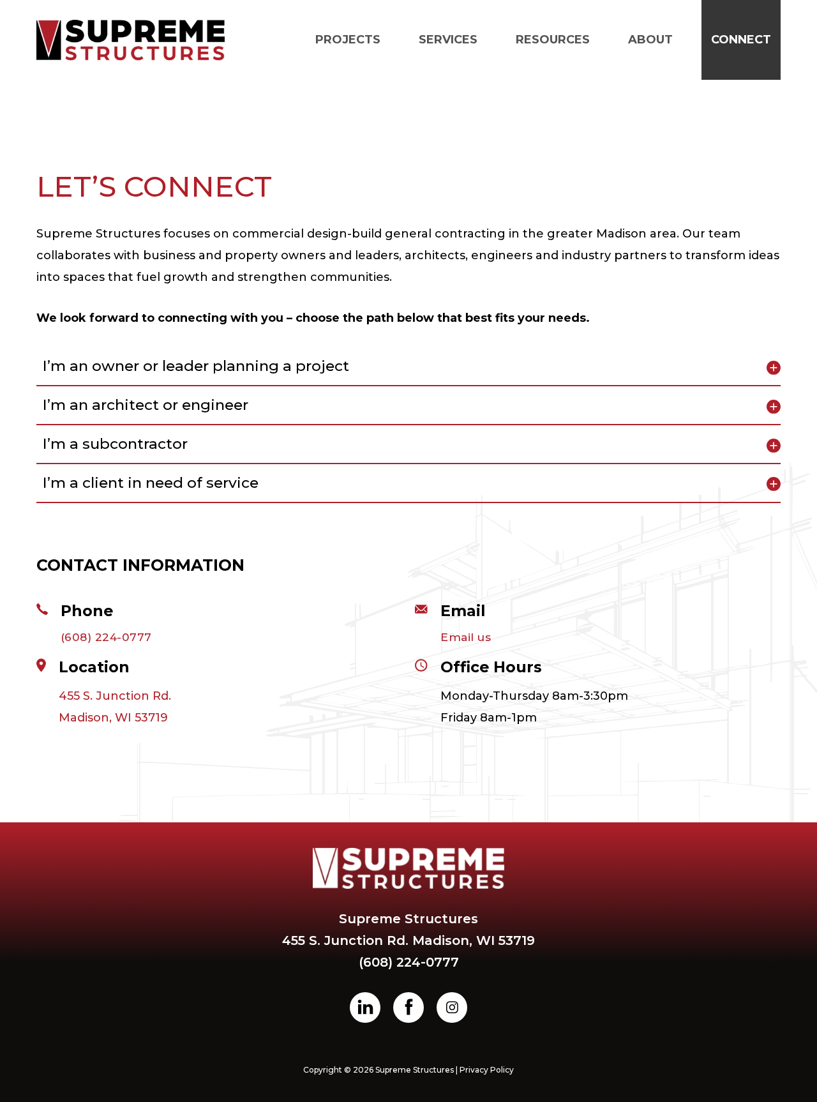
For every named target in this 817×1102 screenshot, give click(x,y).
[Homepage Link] (130, 40)
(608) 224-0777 (106, 637)
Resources (553, 40)
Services (448, 40)
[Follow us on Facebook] (408, 1007)
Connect (741, 40)
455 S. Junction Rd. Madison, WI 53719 (115, 707)
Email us (465, 637)
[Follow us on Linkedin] (365, 1007)
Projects (347, 40)
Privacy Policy (487, 1070)
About (650, 40)
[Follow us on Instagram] (452, 1007)
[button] (408, 366)
